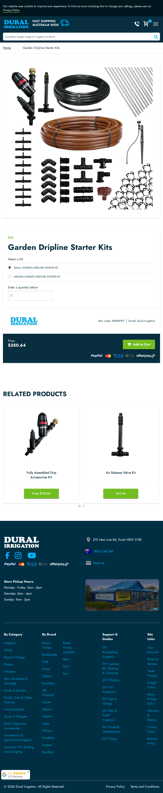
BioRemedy (49, 654)
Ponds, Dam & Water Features (18, 699)
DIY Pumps (109, 738)
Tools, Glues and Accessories (15, 725)
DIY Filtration (111, 680)
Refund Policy (152, 741)
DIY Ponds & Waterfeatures (111, 729)
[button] (79, 506)
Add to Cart (141, 344)
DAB (45, 662)
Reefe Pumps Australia (69, 647)
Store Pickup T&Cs (151, 699)
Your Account (152, 649)
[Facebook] (7, 555)
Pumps (8, 664)
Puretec (47, 745)
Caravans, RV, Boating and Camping (19, 749)
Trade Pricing (152, 673)
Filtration (10, 671)
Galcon (47, 676)
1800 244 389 (103, 551)
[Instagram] (18, 555)
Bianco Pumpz (46, 645)
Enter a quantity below (23, 287)
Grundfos (48, 683)
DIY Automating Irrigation (110, 652)
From (41, 493)
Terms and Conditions (145, 786)
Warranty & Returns (153, 715)
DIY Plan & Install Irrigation (109, 715)
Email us (98, 563)
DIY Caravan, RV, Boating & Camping (111, 668)
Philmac (47, 730)
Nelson (46, 709)
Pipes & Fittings (14, 657)
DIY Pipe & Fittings (109, 701)
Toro (66, 673)
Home (7, 47)
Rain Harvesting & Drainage (16, 681)
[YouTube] (29, 555)
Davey (46, 669)
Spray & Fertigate (15, 716)
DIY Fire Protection (109, 689)
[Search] (155, 37)
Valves (8, 650)
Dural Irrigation (146, 321)
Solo (66, 666)
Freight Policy (151, 685)
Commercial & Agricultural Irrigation (18, 737)
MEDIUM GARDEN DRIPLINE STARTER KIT (37, 277)
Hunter (46, 702)
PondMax (48, 738)
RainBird (47, 752)
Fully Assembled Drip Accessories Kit (41, 475)
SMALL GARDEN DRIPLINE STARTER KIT (36, 268)
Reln (66, 659)
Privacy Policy (11, 10)
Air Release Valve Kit (121, 473)
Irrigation (10, 643)
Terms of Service (152, 661)
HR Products (48, 692)
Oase (45, 723)
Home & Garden (15, 690)
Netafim (47, 716)
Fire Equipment (14, 709)
